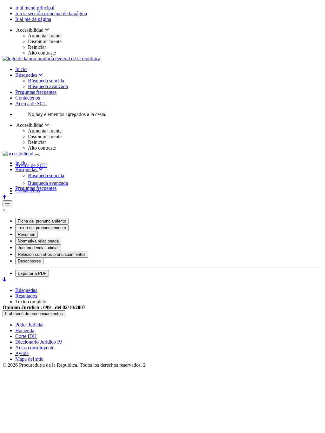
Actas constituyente (34, 347)
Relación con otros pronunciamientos (52, 254)
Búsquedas (26, 75)
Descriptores (29, 261)
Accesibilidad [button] (30, 30)
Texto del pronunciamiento (42, 227)
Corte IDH (26, 336)
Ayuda (22, 353)
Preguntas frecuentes (35, 92)
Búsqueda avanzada (48, 86)
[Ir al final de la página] (4, 279)
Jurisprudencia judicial (38, 247)
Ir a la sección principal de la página (51, 13)
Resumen (26, 234)
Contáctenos (27, 97)
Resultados (26, 296)
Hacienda (24, 330)
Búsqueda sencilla (46, 80)
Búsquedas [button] (26, 169)
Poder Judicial (29, 324)
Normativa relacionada (38, 241)
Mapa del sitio (29, 359)
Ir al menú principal (34, 7)
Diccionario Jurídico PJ (38, 342)
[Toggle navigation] (37, 155)
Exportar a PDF (32, 273)
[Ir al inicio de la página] (4, 197)
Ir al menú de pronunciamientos (34, 313)
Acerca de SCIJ (31, 103)
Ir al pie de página (33, 19)
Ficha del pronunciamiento (42, 221)
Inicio (21, 69)
